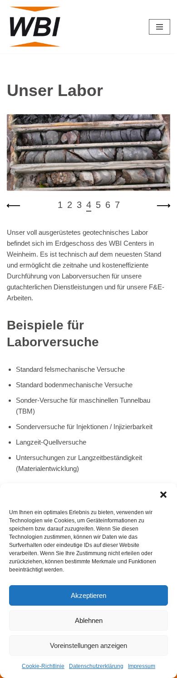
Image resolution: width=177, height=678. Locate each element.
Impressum (141, 666)
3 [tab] (79, 205)
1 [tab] (60, 205)
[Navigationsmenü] (159, 27)
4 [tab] (88, 205)
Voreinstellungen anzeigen (88, 645)
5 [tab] (98, 205)
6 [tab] (107, 205)
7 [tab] (117, 205)
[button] (163, 494)
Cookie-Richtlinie (43, 666)
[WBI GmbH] (36, 26)
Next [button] (163, 206)
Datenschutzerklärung (96, 666)
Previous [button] (14, 206)
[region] (88, 164)
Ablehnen (89, 620)
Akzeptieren (88, 595)
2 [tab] (69, 205)
